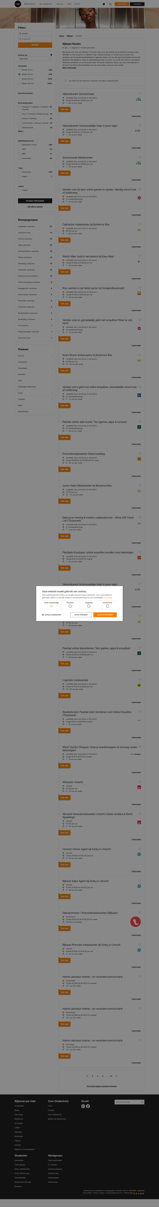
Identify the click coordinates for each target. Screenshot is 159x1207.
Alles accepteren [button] (105, 615)
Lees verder (108, 597)
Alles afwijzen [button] (81, 615)
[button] (51, 615)
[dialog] (79, 603)
